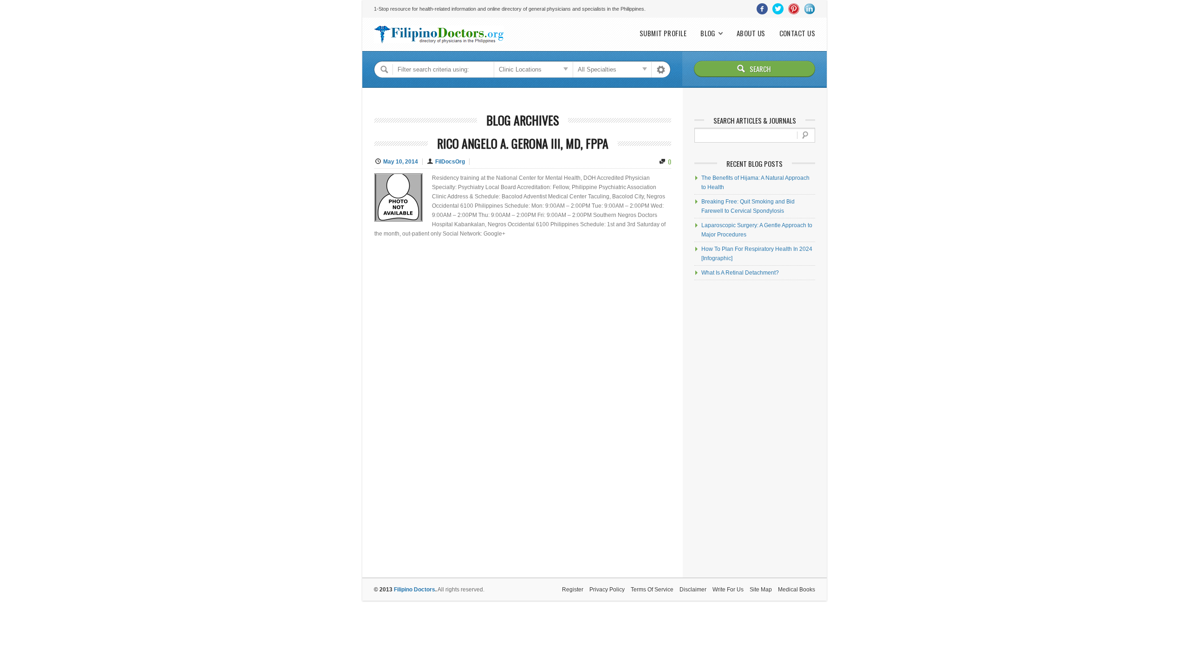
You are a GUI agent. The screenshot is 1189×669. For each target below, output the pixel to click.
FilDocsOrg (450, 161)
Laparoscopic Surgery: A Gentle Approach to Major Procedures (756, 230)
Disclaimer (692, 589)
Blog (708, 33)
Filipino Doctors (414, 589)
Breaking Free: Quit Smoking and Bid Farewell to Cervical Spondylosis (748, 206)
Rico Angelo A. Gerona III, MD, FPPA (522, 143)
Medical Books (796, 589)
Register (572, 589)
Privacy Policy (607, 589)
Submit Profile (663, 33)
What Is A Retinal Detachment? (740, 272)
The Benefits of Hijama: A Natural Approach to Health (755, 182)
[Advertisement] (754, 428)
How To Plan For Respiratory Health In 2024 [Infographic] (756, 254)
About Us (751, 33)
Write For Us (728, 589)
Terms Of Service (652, 589)
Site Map (761, 589)
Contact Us (797, 33)
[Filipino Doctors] (439, 34)
